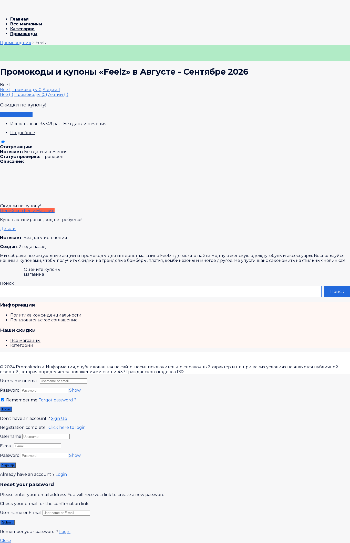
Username (10, 436)
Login (61, 474)
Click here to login (67, 427)
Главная (19, 19)
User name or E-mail (21, 512)
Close (5, 540)
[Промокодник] (20, 10)
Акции (51, 89)
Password (10, 390)
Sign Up (59, 418)
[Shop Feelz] (18, 58)
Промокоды (23, 33)
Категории (22, 28)
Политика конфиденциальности (45, 315)
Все (5, 89)
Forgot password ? (57, 400)
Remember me (21, 400)
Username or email (19, 380)
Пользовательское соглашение (44, 320)
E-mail (6, 445)
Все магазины (26, 24)
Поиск (7, 283)
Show (75, 390)
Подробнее (22, 132)
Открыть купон (16, 114)
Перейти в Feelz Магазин (27, 210)
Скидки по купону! (23, 105)
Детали (8, 228)
